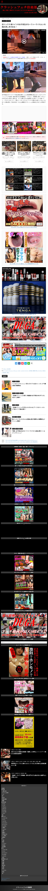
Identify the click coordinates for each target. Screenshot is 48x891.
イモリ (3, 813)
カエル (3, 803)
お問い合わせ (4, 879)
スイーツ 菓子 (5, 792)
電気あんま (4, 834)
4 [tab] (21, 165)
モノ (3, 838)
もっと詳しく (9, 161)
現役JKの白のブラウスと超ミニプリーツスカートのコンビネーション (24, 154)
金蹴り (3, 832)
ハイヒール (4, 817)
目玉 (3, 868)
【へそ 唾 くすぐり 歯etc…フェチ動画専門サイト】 (24, 263)
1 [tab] (15, 165)
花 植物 (4, 846)
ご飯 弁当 (4, 791)
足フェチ (41, 370)
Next (45, 153)
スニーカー (4, 822)
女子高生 (30, 370)
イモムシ (4, 368)
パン (3, 794)
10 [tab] (32, 165)
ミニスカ (22, 370)
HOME (3, 788)
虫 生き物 (8, 368)
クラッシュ (15, 370)
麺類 (3, 800)
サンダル (4, 826)
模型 (3, 841)
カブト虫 (4, 811)
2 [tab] (17, 165)
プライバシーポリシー (6, 878)
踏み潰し (4, 372)
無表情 (34, 370)
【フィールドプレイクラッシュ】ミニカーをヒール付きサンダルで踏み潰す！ (21, 441)
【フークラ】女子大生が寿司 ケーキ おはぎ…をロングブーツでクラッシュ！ (21, 440)
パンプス (4, 821)
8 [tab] (28, 165)
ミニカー (4, 843)
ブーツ (3, 819)
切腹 (3, 860)
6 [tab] (25, 165)
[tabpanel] (9, 152)
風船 (3, 863)
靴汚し (8, 372)
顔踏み (3, 837)
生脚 (3, 830)
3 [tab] (19, 165)
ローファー (26, 370)
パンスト (4, 829)
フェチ (19, 370)
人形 (3, 840)
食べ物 (3, 789)
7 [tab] (26, 165)
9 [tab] (30, 165)
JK (3, 370)
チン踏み (4, 835)
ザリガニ (4, 810)
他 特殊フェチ (5, 859)
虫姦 (3, 862)
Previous (3, 153)
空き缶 (3, 845)
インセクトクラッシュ (9, 370)
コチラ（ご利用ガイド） (17, 138)
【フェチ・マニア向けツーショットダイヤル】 (24, 227)
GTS (3, 848)
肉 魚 (3, 797)
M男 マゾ (4, 816)
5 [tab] (23, 165)
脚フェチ (37, 370)
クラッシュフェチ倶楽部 (24, 887)
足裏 (3, 867)
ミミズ (3, 805)
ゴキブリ (4, 808)
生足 (3, 857)
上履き (3, 827)
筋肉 (3, 871)
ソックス (4, 870)
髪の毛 (3, 865)
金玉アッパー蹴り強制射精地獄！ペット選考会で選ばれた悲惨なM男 (39, 154)
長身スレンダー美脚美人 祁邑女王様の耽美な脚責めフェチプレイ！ (9, 154)
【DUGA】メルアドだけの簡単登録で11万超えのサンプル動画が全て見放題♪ (24, 341)
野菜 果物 (4, 799)
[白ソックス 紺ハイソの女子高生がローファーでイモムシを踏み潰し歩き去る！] (25, 363)
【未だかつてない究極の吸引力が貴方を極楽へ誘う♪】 (24, 314)
